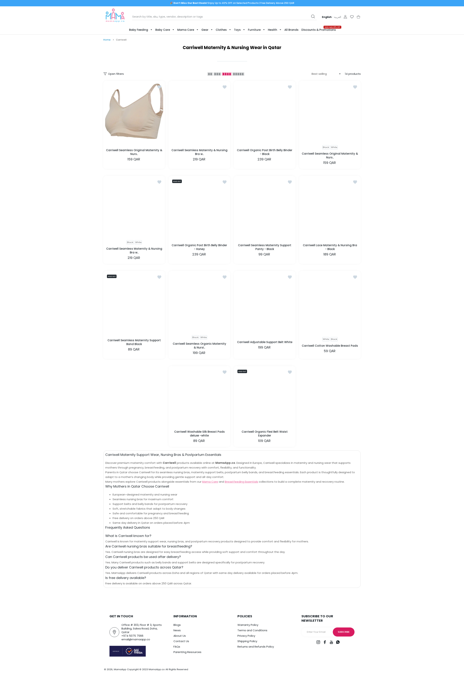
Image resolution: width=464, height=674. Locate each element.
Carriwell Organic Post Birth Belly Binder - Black (264, 152)
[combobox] (224, 16)
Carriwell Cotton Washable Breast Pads (330, 345)
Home (107, 39)
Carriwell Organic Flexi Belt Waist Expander (265, 433)
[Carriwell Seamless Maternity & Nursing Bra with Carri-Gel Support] (134, 207)
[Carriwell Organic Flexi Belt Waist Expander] (265, 397)
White (334, 147)
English (327, 17)
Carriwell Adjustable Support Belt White (264, 342)
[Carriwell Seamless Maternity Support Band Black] (134, 302)
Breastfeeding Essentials (241, 482)
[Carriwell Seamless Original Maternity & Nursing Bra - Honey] (134, 112)
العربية (337, 17)
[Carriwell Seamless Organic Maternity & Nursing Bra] (199, 302)
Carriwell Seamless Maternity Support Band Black (134, 342)
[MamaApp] (115, 16)
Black (334, 339)
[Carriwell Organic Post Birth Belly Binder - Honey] (199, 207)
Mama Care (210, 482)
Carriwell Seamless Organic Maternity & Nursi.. (199, 345)
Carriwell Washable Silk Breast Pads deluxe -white (199, 433)
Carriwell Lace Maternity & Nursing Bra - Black (330, 247)
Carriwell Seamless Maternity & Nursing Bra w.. (199, 152)
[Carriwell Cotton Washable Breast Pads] (330, 302)
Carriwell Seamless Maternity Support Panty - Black (264, 247)
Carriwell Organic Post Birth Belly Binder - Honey (199, 247)
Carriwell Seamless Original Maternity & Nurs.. (134, 152)
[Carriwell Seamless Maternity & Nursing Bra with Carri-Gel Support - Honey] (199, 112)
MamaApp (120, 669)
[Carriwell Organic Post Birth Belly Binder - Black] (265, 112)
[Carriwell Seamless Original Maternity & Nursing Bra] (330, 112)
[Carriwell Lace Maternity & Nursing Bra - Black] (330, 207)
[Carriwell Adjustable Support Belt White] (265, 302)
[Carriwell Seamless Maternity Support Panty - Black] (265, 207)
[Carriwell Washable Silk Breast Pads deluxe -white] (199, 397)
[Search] (313, 16)
